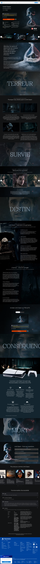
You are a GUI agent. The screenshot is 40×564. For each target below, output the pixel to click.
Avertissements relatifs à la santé (23, 521)
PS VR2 (8, 545)
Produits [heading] (9, 542)
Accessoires (13, 2)
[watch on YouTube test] (24, 39)
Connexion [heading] (34, 542)
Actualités (16, 2)
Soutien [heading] (21, 542)
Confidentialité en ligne (16, 545)
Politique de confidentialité (18, 562)
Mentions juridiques (15, 562)
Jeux (8, 2)
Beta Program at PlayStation (34, 552)
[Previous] (1, 37)
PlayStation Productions (4, 546)
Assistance (19, 2)
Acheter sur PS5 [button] (18, 312)
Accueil (2, 540)
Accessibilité (15, 544)
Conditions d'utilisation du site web (23, 562)
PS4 (8, 544)
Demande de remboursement (22, 550)
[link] (20, 477)
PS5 (6, 2)
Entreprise (3, 547)
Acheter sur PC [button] (22, 312)
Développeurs (27, 548)
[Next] (39, 37)
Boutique (4, 2)
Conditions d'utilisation (28, 543)
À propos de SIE (3, 543)
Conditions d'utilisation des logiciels (30, 562)
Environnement (15, 543)
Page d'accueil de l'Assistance (22, 543)
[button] (16, 23)
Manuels (21, 551)
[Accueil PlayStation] (2, 3)
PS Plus (10, 2)
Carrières (3, 544)
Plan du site (27, 562)
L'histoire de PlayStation (4, 548)
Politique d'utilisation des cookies (35, 562)
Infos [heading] (2, 542)
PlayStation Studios (4, 545)
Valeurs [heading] (15, 542)
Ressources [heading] (27, 542)
